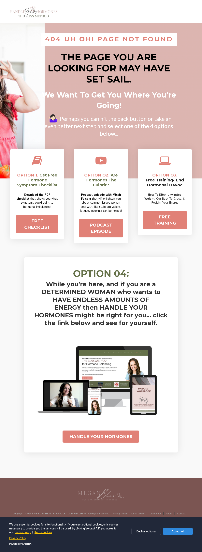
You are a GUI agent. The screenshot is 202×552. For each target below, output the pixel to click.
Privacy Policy (17, 538)
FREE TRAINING (164, 220)
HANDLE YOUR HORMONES (100, 436)
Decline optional (146, 531)
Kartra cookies (43, 532)
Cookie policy (23, 532)
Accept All (178, 531)
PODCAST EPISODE (101, 228)
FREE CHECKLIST (37, 224)
